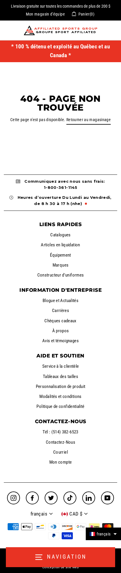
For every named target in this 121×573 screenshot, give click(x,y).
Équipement (60, 255)
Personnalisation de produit (60, 386)
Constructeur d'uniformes (60, 275)
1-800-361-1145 (60, 187)
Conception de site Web (60, 567)
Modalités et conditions (60, 396)
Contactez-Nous (60, 442)
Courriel (60, 452)
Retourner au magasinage (88, 119)
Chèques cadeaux (60, 320)
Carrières (60, 310)
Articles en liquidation (60, 244)
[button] (103, 534)
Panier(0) (86, 14)
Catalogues (60, 235)
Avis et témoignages (60, 340)
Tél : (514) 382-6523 (60, 432)
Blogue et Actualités (60, 300)
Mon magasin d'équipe (45, 14)
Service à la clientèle (60, 366)
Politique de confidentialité (60, 406)
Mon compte (60, 462)
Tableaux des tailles (60, 376)
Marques (61, 265)
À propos (60, 330)
